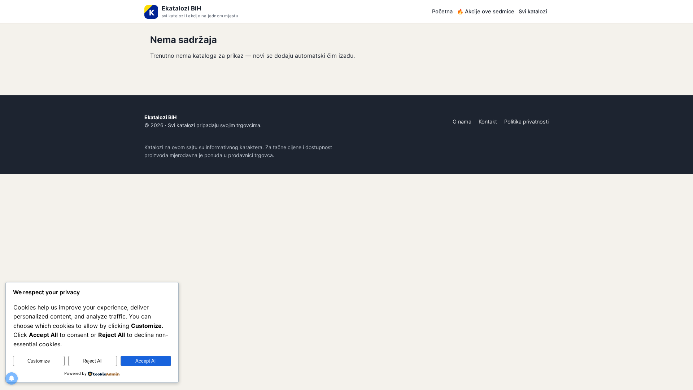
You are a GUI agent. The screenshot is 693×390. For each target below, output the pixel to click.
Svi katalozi (533, 11)
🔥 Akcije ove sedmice (485, 11)
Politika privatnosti (526, 121)
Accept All (146, 361)
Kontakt (488, 121)
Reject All (93, 361)
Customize (38, 361)
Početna (442, 11)
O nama (462, 121)
